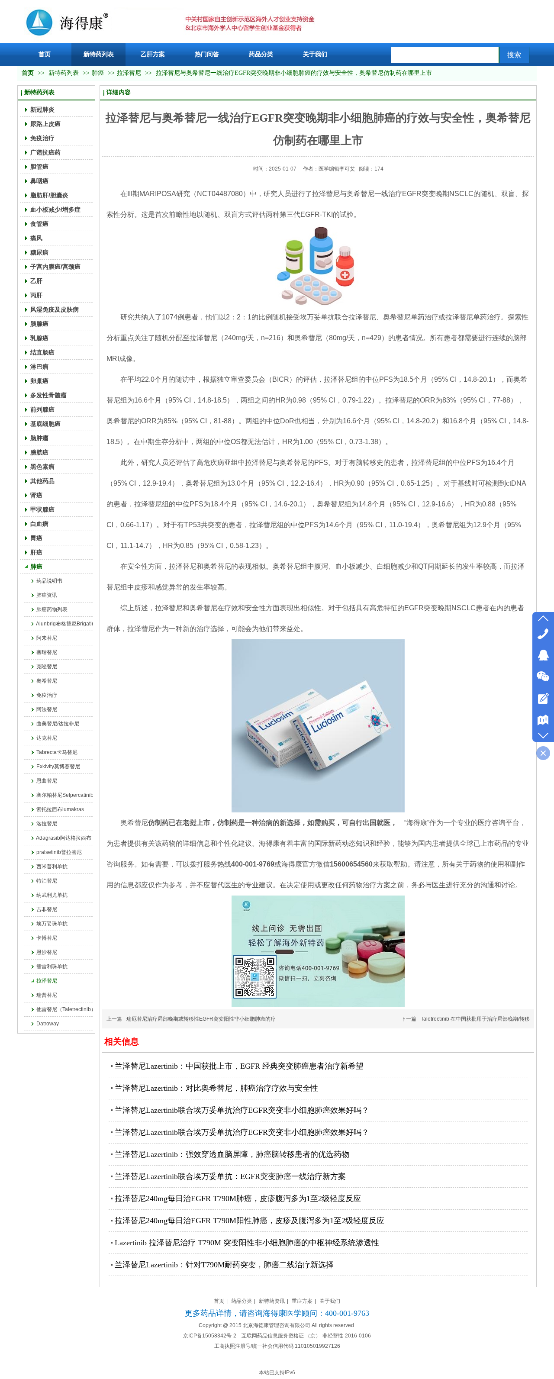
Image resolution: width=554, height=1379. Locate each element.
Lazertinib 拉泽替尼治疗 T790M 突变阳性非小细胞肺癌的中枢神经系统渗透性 (247, 1242)
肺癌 (98, 73)
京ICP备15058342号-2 (209, 1336)
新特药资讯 (272, 1301)
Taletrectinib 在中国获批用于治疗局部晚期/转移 (475, 1019)
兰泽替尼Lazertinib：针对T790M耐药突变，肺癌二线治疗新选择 (224, 1264)
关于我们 (329, 1301)
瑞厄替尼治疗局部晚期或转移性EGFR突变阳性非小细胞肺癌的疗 (201, 1019)
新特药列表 (64, 73)
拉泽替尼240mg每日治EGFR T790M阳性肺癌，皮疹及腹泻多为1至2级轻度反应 (249, 1220)
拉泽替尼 (129, 73)
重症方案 (302, 1301)
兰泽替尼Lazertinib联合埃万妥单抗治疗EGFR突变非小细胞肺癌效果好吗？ (242, 1110)
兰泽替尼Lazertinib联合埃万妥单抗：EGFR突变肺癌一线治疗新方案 (230, 1176)
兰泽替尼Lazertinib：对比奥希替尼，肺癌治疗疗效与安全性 (216, 1088)
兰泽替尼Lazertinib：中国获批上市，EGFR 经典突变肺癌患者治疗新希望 (239, 1066)
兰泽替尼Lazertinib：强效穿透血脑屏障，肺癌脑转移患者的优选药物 (232, 1154)
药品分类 (241, 1301)
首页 (28, 73)
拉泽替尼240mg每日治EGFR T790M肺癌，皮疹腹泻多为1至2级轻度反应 (238, 1198)
